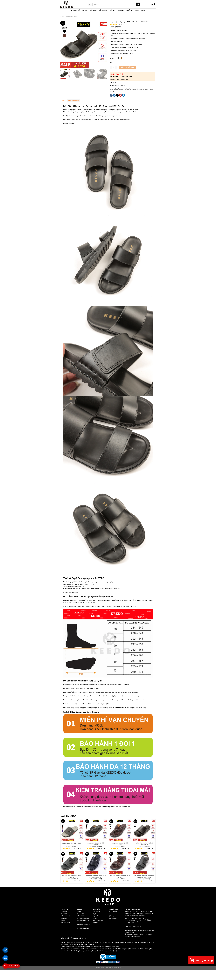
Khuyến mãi (129, 10)
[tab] (64, 100)
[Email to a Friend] (117, 95)
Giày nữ (112, 10)
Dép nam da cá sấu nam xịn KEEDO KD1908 (120, 876)
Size (111, 62)
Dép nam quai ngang (137, 89)
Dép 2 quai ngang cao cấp (118, 88)
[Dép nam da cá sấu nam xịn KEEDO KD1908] (120, 862)
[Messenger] (5, 950)
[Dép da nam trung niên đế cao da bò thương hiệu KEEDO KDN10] (96, 862)
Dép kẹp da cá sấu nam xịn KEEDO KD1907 (120, 843)
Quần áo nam (103, 10)
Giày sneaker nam (98, 920)
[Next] (104, 44)
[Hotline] (5, 966)
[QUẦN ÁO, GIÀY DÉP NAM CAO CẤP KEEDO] (72, 4)
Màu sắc (112, 58)
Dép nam (93, 10)
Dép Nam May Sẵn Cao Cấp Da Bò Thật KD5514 (144, 843)
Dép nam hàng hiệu (118, 89)
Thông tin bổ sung (73, 100)
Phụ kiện (120, 10)
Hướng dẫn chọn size (83, 928)
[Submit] (138, 4)
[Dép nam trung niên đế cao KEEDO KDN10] (72, 862)
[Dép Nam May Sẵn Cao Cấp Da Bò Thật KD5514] (144, 830)
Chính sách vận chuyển (83, 924)
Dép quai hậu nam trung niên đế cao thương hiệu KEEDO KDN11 (144, 876)
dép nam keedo (127, 89)
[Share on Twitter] (114, 95)
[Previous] (62, 44)
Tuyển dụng (64, 918)
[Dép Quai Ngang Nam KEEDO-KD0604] (72, 830)
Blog (136, 10)
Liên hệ (143, 10)
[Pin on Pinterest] (120, 95)
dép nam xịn (145, 89)
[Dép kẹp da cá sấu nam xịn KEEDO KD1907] (120, 830)
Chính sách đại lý (65, 916)
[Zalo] (5, 958)
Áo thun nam (112, 914)
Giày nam (84, 10)
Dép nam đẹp (146, 88)
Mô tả (63, 100)
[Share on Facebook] (111, 95)
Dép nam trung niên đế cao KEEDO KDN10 (71, 876)
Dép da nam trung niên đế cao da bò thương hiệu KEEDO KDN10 (96, 876)
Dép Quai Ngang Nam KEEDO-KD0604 (72, 843)
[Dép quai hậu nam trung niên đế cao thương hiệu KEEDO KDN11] (144, 862)
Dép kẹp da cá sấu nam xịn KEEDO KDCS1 (96, 843)
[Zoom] (62, 65)
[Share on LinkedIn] (123, 95)
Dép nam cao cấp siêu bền (136, 88)
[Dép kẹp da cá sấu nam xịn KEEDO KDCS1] (96, 830)
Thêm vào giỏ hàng (127, 67)
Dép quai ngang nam (71, 16)
